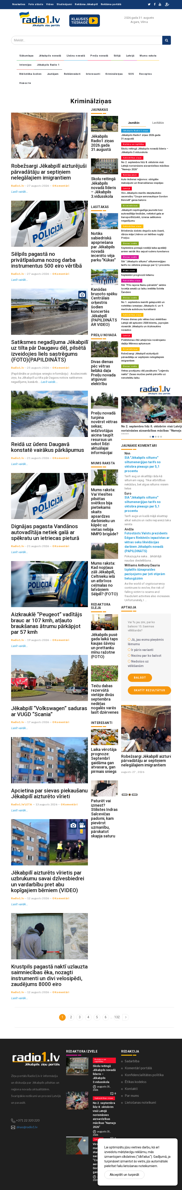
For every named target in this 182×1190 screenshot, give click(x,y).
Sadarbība (132, 1061)
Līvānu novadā (76, 55)
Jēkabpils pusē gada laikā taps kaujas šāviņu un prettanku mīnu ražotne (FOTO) (104, 645)
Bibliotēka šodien (30, 74)
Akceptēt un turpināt (124, 1175)
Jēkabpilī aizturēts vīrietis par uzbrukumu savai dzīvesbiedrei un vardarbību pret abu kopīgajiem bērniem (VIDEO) (47, 881)
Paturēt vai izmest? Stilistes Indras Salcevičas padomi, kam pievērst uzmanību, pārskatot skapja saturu (104, 818)
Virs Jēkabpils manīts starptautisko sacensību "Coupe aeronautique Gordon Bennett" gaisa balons (144, 197)
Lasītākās (158, 122)
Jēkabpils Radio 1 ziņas (135, 130)
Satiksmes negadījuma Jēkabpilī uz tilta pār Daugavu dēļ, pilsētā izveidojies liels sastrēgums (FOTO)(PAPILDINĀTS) (49, 351)
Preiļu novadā (99, 55)
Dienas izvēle (130, 243)
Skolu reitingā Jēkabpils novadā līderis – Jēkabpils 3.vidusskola (103, 187)
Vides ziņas (129, 270)
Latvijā (130, 55)
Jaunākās (134, 122)
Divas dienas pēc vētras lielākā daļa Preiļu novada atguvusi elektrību (103, 372)
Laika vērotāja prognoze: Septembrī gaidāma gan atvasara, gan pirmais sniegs (104, 760)
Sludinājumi (64, 4)
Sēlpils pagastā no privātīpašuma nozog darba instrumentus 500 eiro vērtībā (46, 260)
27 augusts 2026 (38, 185)
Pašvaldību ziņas (131, 280)
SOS (131, 74)
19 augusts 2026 (38, 640)
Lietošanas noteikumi (140, 1102)
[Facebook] (154, 4)
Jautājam (53, 74)
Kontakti (131, 1089)
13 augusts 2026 (46, 804)
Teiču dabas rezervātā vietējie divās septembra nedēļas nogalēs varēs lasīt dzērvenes (105, 699)
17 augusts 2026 (38, 722)
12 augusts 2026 (38, 898)
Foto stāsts (36, 4)
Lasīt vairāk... (19, 191)
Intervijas (25, 64)
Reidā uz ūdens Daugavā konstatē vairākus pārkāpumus (47, 447)
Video (50, 4)
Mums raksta (148, 55)
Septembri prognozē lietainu (137, 275)
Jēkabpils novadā (50, 55)
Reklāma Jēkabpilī (86, 4)
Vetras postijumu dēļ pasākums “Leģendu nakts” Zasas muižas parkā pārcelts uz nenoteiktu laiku (145, 374)
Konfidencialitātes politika (144, 1075)
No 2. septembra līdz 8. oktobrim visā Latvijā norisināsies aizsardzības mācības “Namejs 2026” (145, 166)
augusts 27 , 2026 (132, 772)
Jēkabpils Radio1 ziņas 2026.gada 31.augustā (102, 143)
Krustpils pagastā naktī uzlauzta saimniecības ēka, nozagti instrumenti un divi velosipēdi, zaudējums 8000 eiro (49, 975)
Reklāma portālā (111, 4)
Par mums (132, 1095)
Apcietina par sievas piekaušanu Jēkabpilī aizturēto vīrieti (49, 794)
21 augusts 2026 (38, 458)
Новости (25, 83)
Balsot (140, 677)
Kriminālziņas (114, 74)
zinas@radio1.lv (27, 1127)
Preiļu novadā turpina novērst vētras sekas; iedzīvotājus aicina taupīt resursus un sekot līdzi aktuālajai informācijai (104, 433)
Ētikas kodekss (135, 1082)
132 (117, 1017)
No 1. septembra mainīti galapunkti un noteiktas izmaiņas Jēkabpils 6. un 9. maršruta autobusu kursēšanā (143, 306)
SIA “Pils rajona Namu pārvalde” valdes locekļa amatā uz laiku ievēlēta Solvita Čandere (143, 289)
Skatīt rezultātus (149, 690)
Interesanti (93, 74)
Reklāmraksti (72, 74)
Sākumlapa (26, 55)
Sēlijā (117, 55)
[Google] (159, 4)
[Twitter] (149, 4)
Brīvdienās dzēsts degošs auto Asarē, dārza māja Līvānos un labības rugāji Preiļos (142, 234)
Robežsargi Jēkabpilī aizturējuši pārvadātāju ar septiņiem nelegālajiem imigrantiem (49, 172)
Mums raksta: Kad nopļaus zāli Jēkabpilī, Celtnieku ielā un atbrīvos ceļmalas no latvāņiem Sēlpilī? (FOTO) (104, 578)
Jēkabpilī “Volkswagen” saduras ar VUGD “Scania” (49, 711)
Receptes (145, 74)
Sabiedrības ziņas (132, 158)
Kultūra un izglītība (133, 144)
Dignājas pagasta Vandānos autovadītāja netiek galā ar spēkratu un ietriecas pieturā (45, 532)
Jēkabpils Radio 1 (48, 64)
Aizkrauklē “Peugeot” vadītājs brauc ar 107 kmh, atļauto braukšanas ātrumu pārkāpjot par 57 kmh (46, 623)
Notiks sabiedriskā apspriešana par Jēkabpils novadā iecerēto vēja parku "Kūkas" (103, 246)
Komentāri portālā (138, 1068)
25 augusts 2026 (38, 367)
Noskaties (19, 4)
